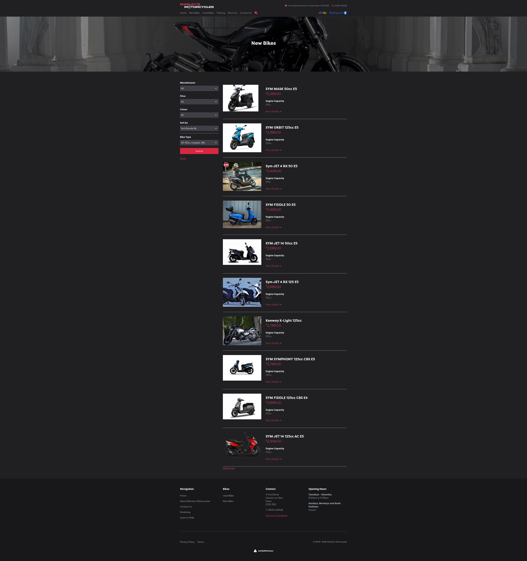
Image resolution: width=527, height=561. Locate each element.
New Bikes (194, 12)
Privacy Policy (187, 541)
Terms (200, 541)
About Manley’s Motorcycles (195, 501)
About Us (232, 12)
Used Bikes (208, 12)
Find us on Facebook (276, 515)
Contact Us (246, 12)
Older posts (229, 468)
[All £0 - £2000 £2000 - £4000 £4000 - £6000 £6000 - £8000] (199, 101)
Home (183, 12)
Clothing (256, 13)
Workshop (185, 512)
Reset (183, 158)
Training (220, 12)
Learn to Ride (187, 517)
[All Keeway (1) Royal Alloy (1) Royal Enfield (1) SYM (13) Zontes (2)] (199, 88)
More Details (273, 111)
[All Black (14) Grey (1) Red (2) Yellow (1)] (199, 115)
